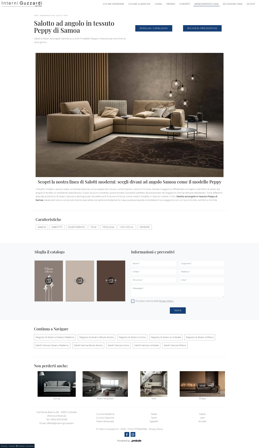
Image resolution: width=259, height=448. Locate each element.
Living (158, 4)
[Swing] (56, 384)
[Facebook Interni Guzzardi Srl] (127, 434)
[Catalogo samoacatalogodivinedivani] (49, 281)
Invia (177, 310)
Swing (56, 398)
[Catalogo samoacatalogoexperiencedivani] (111, 281)
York (153, 398)
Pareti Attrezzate (105, 421)
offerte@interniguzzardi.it (60, 423)
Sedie (154, 414)
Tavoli (154, 417)
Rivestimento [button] (76, 227)
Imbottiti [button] (57, 227)
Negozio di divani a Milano (200, 337)
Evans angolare (105, 398)
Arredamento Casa (206, 4)
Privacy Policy (166, 301)
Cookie (12, 446)
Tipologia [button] (108, 227)
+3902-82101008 (58, 419)
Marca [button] (42, 227)
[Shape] (202, 384)
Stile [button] (94, 227)
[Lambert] (153, 36)
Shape (202, 398)
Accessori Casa (232, 4)
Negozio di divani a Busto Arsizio (96, 337)
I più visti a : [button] (127, 227)
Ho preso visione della (154, 301)
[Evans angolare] (105, 384)
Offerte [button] (144, 227)
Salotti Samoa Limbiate (146, 345)
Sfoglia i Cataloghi (154, 28)
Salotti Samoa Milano (175, 345)
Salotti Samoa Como (118, 345)
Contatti (184, 4)
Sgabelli (154, 421)
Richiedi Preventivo (202, 28)
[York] (153, 384)
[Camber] (202, 36)
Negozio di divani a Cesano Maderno (54, 337)
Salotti (59, 16)
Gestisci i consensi (26, 446)
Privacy (4, 446)
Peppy (65, 16)
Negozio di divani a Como (132, 337)
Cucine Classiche (139, 4)
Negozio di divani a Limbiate (166, 337)
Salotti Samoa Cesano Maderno (52, 345)
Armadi (202, 421)
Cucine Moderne (113, 4)
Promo (170, 4)
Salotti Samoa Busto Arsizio (88, 345)
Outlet (251, 4)
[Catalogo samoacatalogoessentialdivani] (80, 281)
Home (36, 16)
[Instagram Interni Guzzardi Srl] (133, 434)
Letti (202, 417)
